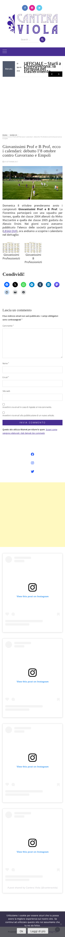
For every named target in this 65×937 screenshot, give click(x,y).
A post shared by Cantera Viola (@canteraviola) (33, 887)
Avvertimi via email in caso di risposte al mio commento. (27, 407)
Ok (21, 931)
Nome (5, 363)
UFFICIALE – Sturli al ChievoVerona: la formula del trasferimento (43, 67)
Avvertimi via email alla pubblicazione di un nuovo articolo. (28, 415)
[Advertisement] (32, 105)
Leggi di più (37, 931)
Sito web (6, 391)
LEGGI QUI (9, 231)
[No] (60, 924)
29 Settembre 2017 (11, 162)
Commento (8, 325)
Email (5, 377)
